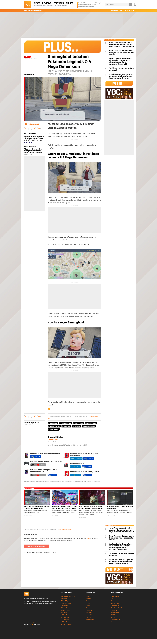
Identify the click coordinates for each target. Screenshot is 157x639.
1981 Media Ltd (30, 598)
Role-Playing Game (89, 426)
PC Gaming (58, 6)
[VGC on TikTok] (131, 10)
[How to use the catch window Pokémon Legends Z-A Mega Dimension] (37, 497)
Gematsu (114, 601)
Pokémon (59, 133)
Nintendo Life (115, 605)
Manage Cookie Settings (68, 596)
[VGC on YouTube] (129, 10)
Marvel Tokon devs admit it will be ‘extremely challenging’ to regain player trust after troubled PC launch (121, 44)
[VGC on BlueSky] (127, 10)
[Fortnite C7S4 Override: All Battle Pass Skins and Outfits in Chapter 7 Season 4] (65, 497)
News (37, 3)
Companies (89, 610)
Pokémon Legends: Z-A (31, 422)
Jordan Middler (29, 74)
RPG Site (113, 615)
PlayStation (38, 6)
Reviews (46, 3)
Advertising (64, 601)
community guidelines (65, 529)
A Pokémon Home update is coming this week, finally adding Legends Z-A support (33, 150)
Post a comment (33, 124)
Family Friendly (54, 429)
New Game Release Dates (86, 6)
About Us (64, 598)
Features (59, 3)
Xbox (44, 6)
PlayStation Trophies (117, 608)
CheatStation (115, 596)
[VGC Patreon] (121, 10)
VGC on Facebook (66, 615)
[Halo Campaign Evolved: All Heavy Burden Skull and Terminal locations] (92, 497)
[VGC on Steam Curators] (133, 10)
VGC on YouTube (66, 624)
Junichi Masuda (66, 423)
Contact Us (64, 605)
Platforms (89, 612)
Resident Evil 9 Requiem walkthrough (89, 3)
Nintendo (50, 6)
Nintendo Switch (55, 426)
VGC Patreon (65, 617)
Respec (113, 617)
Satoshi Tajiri (79, 423)
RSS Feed (64, 612)
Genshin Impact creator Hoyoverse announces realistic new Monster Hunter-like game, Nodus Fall (121, 76)
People (88, 605)
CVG (112, 598)
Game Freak (67, 426)
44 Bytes (35, 623)
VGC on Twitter (66, 622)
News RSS (89, 615)
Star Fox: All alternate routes (87, 5)
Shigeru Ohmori (91, 423)
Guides (69, 3)
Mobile (64, 6)
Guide (28, 56)
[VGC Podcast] (123, 10)
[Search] (130, 4)
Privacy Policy (65, 608)
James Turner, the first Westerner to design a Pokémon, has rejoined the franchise (121, 52)
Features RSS (90, 617)
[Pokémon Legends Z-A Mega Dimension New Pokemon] (120, 497)
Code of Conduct (66, 603)
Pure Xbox (114, 610)
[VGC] (27, 4)
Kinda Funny (115, 603)
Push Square (115, 612)
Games (88, 608)
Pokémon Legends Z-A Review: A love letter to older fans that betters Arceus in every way (34, 138)
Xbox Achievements (117, 622)
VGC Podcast (65, 619)
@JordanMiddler (52, 442)
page (88, 538)
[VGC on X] (125, 10)
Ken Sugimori (53, 423)
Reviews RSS (90, 619)
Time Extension (115, 619)
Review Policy (65, 610)
